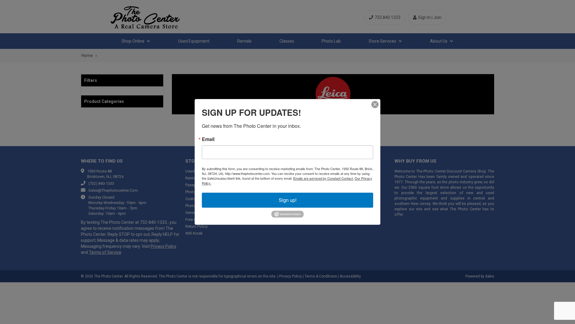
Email (208, 139)
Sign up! (287, 199)
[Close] (375, 104)
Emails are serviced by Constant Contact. (323, 178)
